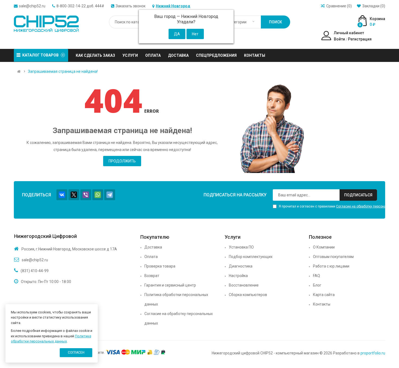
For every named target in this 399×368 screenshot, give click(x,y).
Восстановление (244, 285)
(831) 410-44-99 (35, 271)
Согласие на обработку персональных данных (178, 318)
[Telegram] (109, 194)
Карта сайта (324, 294)
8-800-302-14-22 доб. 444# (80, 6)
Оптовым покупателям (333, 256)
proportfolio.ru (372, 353)
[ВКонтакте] (61, 194)
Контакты (321, 304)
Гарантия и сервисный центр (170, 285)
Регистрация (360, 39)
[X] (73, 194)
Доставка (153, 247)
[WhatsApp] (97, 194)
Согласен (76, 352)
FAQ (316, 275)
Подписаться (358, 195)
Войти (339, 39)
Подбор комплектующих (251, 256)
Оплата (151, 256)
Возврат (151, 275)
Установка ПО (241, 247)
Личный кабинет (349, 33)
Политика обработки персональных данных (176, 299)
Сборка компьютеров (248, 294)
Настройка (238, 275)
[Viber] (85, 194)
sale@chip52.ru (32, 6)
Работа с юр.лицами (331, 266)
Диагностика (240, 266)
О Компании (324, 247)
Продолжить (122, 161)
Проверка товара (159, 266)
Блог (317, 285)
